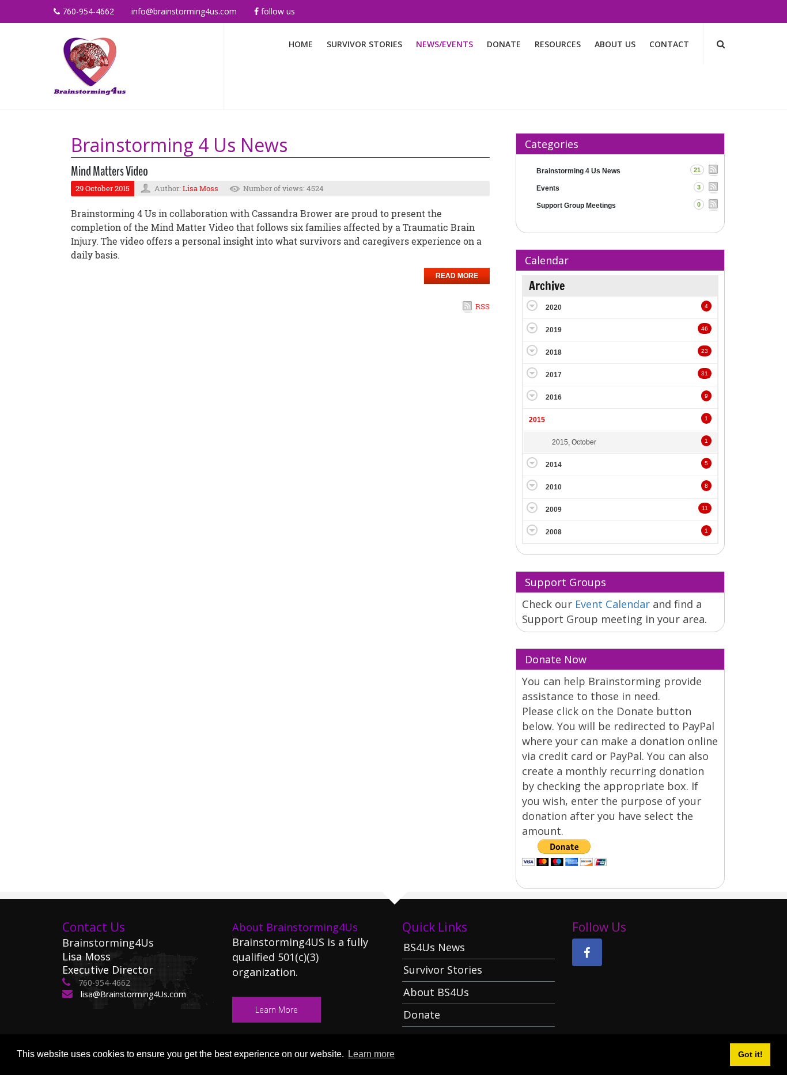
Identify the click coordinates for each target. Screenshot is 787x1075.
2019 (554, 330)
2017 (554, 375)
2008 (554, 532)
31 (704, 373)
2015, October (574, 442)
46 (704, 328)
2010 (554, 487)
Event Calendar (614, 604)
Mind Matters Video (109, 171)
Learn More (276, 1009)
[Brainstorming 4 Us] (90, 65)
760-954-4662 (87, 11)
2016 (554, 397)
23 (704, 351)
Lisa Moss (200, 188)
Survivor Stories (364, 44)
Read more (457, 276)
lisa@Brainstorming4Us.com (132, 994)
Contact (669, 44)
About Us (615, 44)
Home (301, 44)
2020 (554, 307)
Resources (558, 44)
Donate (504, 44)
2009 (554, 510)
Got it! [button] (750, 1054)
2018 (554, 352)
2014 (554, 465)
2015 (537, 420)
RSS (482, 306)
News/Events (444, 44)
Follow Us (277, 11)
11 (705, 508)
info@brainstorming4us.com (184, 11)
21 (697, 169)
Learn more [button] (371, 1054)
